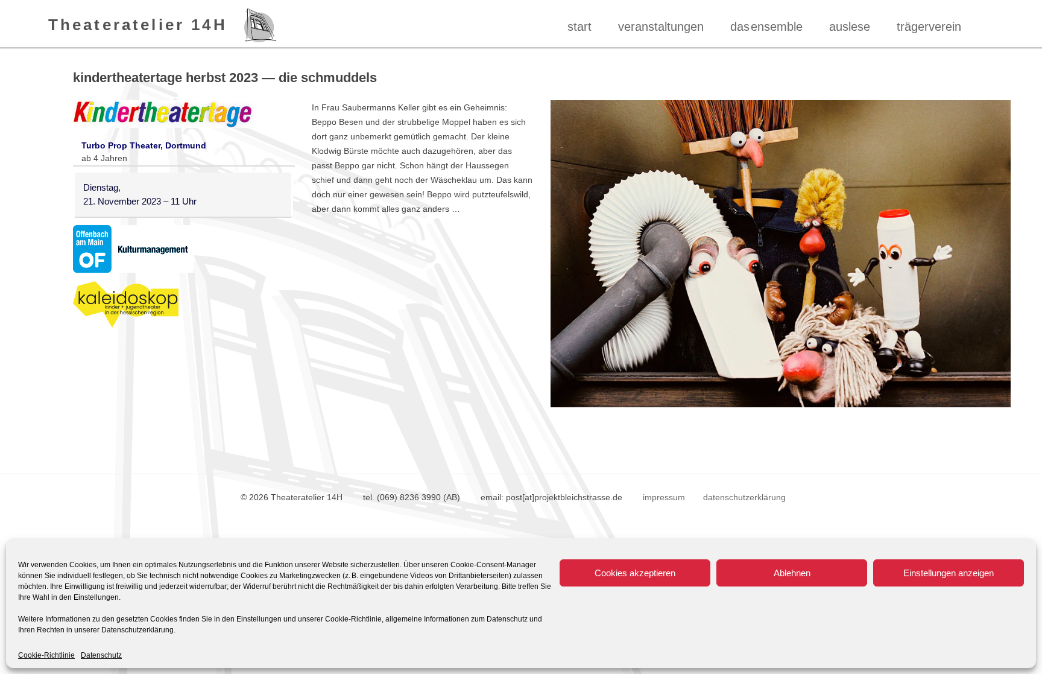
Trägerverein (929, 26)
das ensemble (766, 26)
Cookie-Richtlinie (46, 655)
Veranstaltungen (661, 26)
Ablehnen (792, 573)
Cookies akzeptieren (635, 573)
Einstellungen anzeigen (948, 573)
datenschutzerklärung (744, 497)
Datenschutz (101, 655)
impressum (664, 497)
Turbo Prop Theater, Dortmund (143, 145)
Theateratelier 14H (137, 24)
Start (579, 26)
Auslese (849, 26)
